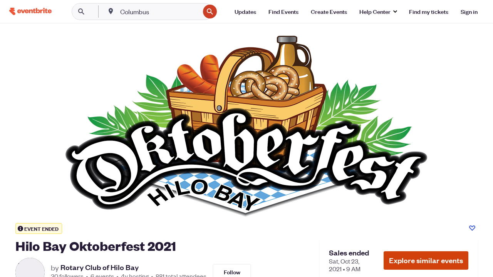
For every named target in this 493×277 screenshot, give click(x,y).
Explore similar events (426, 260)
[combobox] (159, 11)
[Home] (30, 11)
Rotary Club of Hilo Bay (99, 267)
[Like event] (472, 228)
